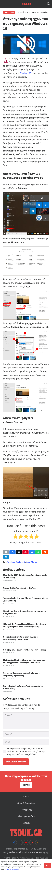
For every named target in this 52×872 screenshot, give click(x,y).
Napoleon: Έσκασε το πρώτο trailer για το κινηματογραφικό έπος (21, 674)
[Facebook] (14, 842)
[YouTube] (26, 842)
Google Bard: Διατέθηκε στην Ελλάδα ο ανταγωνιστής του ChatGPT (20, 638)
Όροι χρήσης (26, 809)
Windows (11, 562)
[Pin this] (25, 552)
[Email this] (6, 552)
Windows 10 (25, 73)
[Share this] (12, 552)
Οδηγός (34, 562)
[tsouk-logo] (26, 4)
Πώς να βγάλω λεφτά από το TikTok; (19, 588)
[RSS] (37, 842)
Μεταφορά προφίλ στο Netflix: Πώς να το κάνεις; (24, 649)
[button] (3, 3)
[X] (20, 842)
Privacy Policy (16, 852)
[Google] (31, 842)
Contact (26, 823)
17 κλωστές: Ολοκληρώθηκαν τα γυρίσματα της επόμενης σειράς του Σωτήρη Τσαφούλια (24, 661)
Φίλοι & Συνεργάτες (26, 803)
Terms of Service (35, 852)
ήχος (28, 562)
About (26, 796)
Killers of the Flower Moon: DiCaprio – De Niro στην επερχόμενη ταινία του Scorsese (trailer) (25, 625)
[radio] (15, 537)
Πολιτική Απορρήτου (26, 816)
